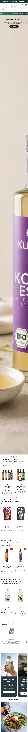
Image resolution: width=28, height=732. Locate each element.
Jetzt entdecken (14, 26)
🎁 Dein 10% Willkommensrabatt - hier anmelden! (14, 1)
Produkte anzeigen (5, 465)
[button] (25, 5)
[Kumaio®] (14, 5)
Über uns (9, 692)
